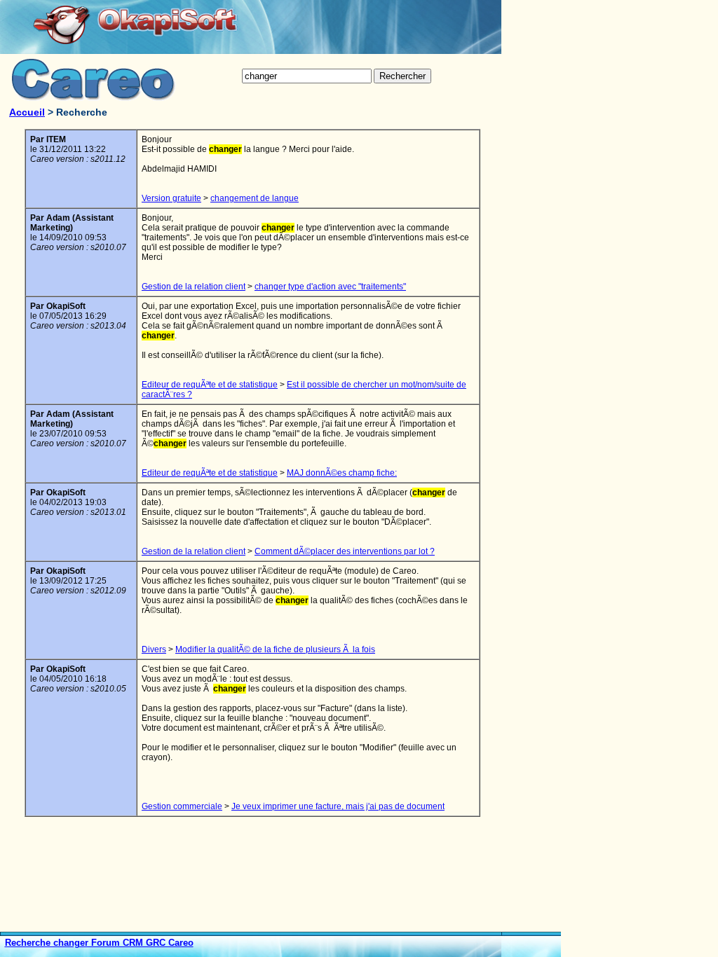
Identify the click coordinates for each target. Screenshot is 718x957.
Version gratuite (171, 198)
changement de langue (254, 198)
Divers (154, 649)
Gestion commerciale (182, 806)
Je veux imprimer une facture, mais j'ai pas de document (338, 806)
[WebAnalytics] (533, 952)
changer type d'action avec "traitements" (330, 286)
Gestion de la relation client (193, 286)
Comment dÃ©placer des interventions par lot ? (345, 551)
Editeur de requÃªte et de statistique (210, 385)
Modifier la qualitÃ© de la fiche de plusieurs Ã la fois (275, 649)
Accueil (27, 112)
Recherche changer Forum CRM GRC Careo (99, 942)
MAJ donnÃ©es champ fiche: (342, 473)
